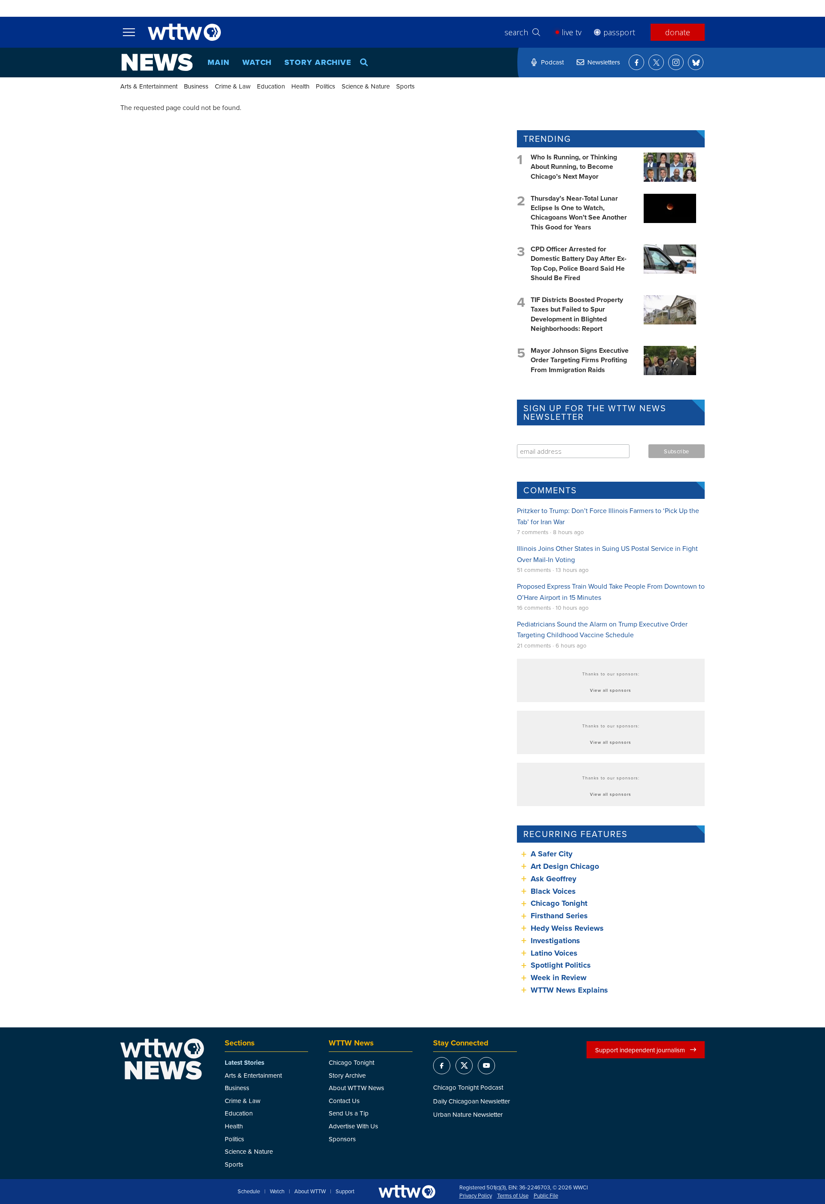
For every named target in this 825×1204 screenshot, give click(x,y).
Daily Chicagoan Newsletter (471, 1101)
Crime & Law (233, 86)
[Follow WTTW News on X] (656, 62)
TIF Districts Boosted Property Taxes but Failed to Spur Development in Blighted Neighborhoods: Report (577, 314)
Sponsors (342, 1138)
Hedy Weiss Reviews (567, 928)
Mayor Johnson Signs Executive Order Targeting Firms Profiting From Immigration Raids (580, 360)
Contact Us (344, 1100)
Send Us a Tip (349, 1113)
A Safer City (551, 853)
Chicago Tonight (559, 903)
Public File (546, 1195)
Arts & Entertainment (148, 86)
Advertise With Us (353, 1126)
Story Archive (317, 62)
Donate (677, 32)
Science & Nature (366, 86)
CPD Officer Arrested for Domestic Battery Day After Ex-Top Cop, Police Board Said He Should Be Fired (578, 263)
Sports (405, 86)
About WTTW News (356, 1087)
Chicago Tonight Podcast (468, 1087)
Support (345, 1191)
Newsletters (603, 62)
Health (300, 86)
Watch (257, 62)
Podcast (552, 62)
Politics (325, 86)
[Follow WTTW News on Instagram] (676, 62)
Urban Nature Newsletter (468, 1114)
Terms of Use (513, 1195)
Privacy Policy (475, 1195)
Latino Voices (554, 953)
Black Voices (553, 891)
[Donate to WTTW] (407, 1191)
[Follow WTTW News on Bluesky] (695, 62)
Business (196, 86)
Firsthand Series (559, 915)
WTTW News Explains (570, 990)
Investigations (555, 940)
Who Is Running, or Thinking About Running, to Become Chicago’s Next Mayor (574, 166)
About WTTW (310, 1191)
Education (271, 86)
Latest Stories (244, 1062)
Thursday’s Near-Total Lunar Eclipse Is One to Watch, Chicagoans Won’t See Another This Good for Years (579, 212)
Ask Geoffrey (553, 878)
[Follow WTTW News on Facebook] (636, 62)
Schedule (249, 1191)
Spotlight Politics (561, 965)
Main (218, 62)
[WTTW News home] (157, 62)
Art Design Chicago (565, 866)
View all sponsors (610, 690)
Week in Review (559, 977)
